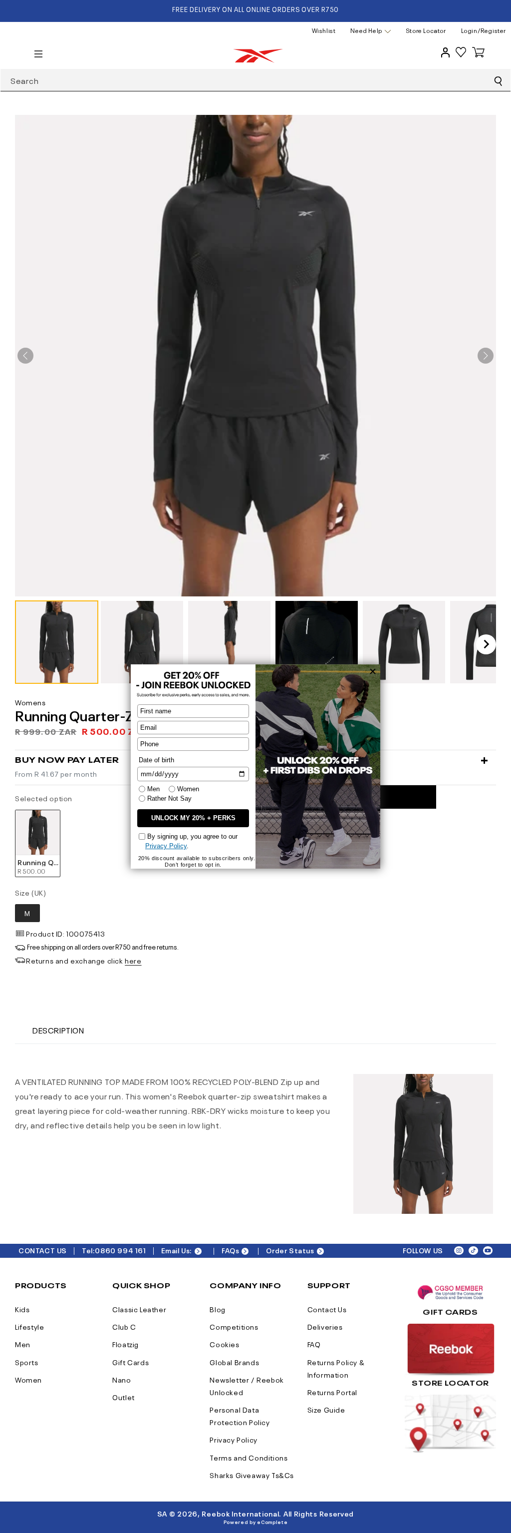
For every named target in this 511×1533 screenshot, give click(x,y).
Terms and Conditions (248, 1457)
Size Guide (326, 1409)
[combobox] (255, 80)
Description (58, 1029)
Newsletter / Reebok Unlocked (246, 1385)
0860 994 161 (120, 1250)
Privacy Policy (233, 1439)
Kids (22, 1309)
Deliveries (325, 1326)
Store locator (426, 30)
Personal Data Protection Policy (239, 1415)
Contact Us (327, 1309)
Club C (124, 1326)
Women (28, 1379)
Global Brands (234, 1362)
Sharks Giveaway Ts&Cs (252, 1475)
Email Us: (176, 1250)
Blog (217, 1309)
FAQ (314, 1344)
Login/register (483, 30)
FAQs (230, 1250)
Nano (121, 1379)
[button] (56, 642)
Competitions (234, 1326)
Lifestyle (29, 1326)
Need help (366, 30)
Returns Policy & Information (336, 1368)
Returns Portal (332, 1392)
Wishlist (324, 30)
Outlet (123, 1397)
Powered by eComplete (256, 1521)
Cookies (224, 1344)
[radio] (37, 843)
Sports (26, 1362)
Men (22, 1344)
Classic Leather (139, 1309)
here (133, 960)
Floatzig (125, 1344)
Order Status (290, 1250)
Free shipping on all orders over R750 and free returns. (103, 947)
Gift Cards (130, 1362)
